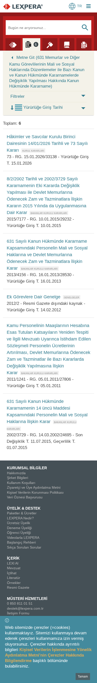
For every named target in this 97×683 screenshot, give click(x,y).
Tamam (83, 676)
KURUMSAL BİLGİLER (27, 468)
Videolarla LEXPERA (23, 538)
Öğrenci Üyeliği (19, 533)
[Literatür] (67, 44)
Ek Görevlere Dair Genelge (33, 296)
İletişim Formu (18, 613)
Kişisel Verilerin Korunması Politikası (35, 492)
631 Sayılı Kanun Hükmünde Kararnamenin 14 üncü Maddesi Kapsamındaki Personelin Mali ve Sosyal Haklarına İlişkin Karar (47, 411)
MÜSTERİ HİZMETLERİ (27, 598)
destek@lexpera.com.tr (25, 608)
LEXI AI (12, 563)
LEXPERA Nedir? (20, 518)
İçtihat (11, 573)
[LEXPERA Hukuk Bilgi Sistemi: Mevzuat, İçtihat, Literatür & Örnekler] (28, 6)
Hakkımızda (16, 473)
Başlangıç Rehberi (21, 542)
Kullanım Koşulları (21, 483)
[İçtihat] (49, 44)
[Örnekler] (84, 44)
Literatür (13, 578)
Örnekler (14, 583)
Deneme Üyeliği (19, 528)
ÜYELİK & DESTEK (24, 508)
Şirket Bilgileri (17, 478)
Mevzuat (13, 568)
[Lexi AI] (13, 44)
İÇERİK (13, 558)
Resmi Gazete (18, 587)
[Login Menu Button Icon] (88, 6)
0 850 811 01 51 (20, 603)
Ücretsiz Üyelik (18, 523)
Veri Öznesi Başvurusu (25, 497)
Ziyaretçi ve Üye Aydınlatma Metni (33, 487)
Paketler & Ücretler (22, 513)
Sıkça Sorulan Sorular (24, 547)
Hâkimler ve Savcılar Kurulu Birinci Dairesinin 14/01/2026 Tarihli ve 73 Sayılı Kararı (47, 143)
